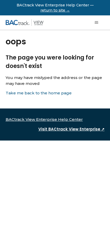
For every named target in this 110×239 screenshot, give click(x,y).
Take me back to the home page (39, 93)
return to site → (55, 10)
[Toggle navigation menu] (96, 22)
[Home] (25, 22)
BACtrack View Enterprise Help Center (44, 119)
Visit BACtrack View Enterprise (71, 129)
